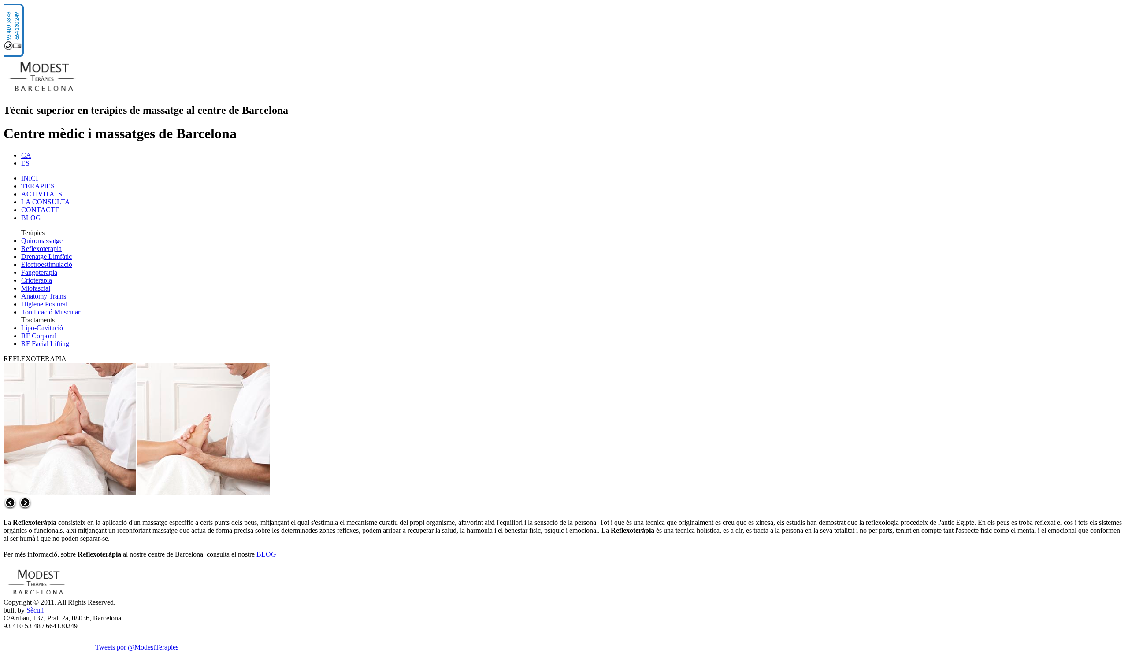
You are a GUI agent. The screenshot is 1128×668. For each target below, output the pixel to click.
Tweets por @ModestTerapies (136, 647)
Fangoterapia (39, 272)
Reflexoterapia (41, 248)
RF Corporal (38, 336)
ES (25, 163)
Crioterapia (36, 280)
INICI (29, 178)
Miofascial (35, 288)
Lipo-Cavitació (42, 328)
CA (26, 155)
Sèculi (35, 610)
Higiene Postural (44, 304)
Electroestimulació (46, 264)
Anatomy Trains (43, 296)
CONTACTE (40, 210)
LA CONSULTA (45, 202)
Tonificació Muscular (50, 312)
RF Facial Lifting (45, 343)
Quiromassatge (42, 240)
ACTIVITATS (41, 194)
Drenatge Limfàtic (46, 256)
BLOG (31, 217)
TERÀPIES (38, 186)
